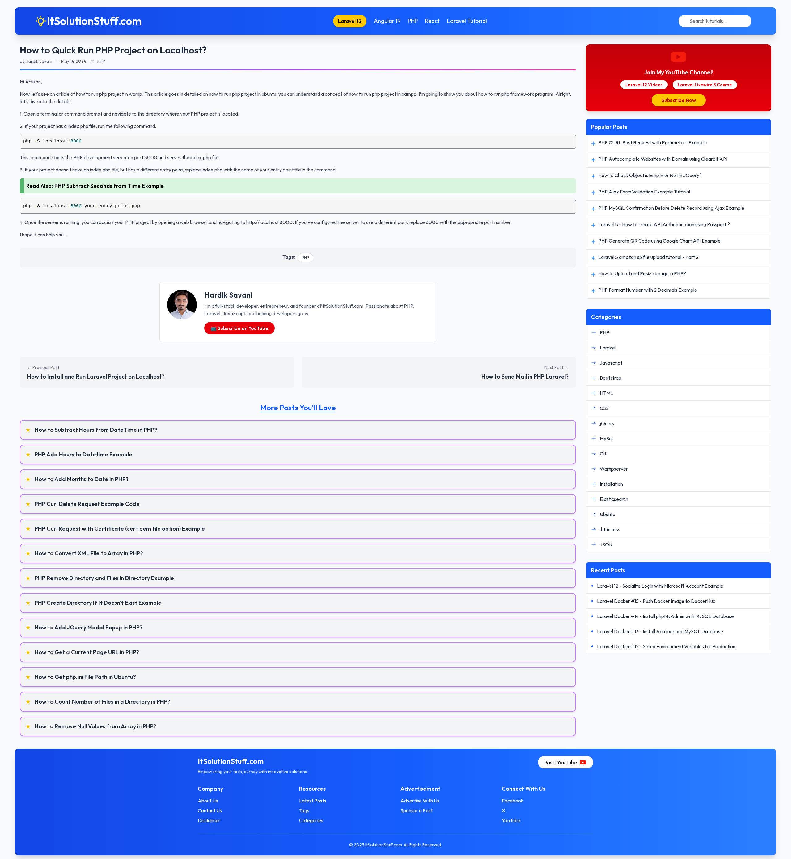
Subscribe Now (679, 100)
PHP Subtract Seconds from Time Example (109, 186)
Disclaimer (209, 820)
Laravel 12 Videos (644, 84)
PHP (413, 20)
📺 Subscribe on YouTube (239, 328)
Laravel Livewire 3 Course (705, 84)
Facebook (512, 801)
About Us (208, 801)
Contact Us (210, 810)
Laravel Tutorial (467, 20)
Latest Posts (312, 801)
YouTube (511, 820)
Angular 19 (387, 20)
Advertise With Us (419, 801)
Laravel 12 (350, 21)
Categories (311, 820)
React (432, 20)
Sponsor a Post (416, 810)
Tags (304, 810)
